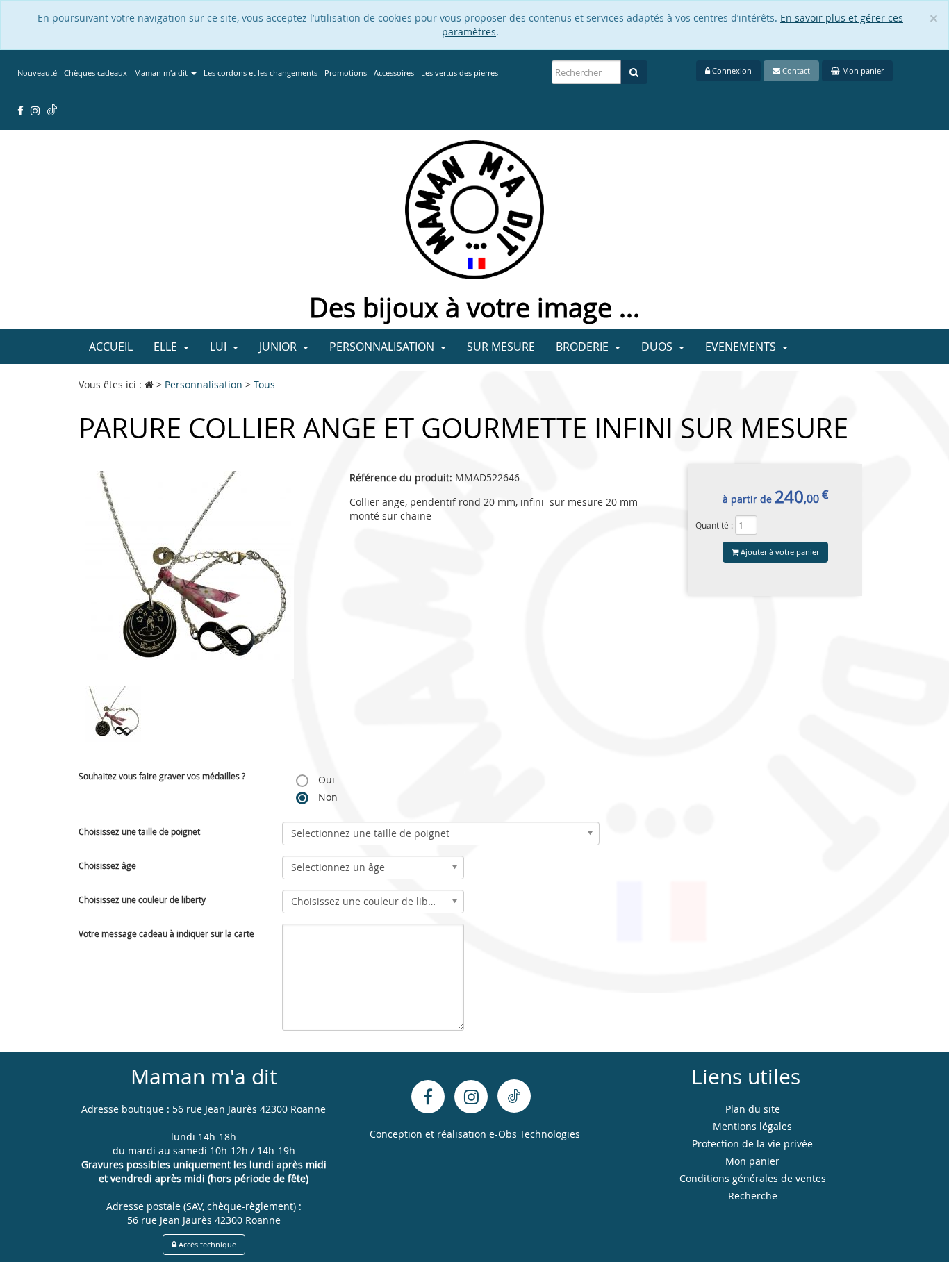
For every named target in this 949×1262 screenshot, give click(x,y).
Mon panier (862, 70)
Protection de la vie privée (752, 1143)
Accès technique (206, 1244)
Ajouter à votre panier (778, 552)
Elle (167, 346)
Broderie (583, 346)
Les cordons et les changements (260, 72)
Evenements (742, 346)
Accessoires (394, 72)
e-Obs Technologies (534, 1133)
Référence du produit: (400, 477)
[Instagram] (471, 1096)
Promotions (345, 72)
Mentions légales (752, 1126)
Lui (219, 346)
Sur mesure (501, 346)
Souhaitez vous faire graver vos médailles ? (162, 775)
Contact (795, 70)
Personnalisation (383, 346)
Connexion (731, 70)
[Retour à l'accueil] (474, 208)
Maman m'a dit (162, 72)
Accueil (111, 346)
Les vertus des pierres (459, 72)
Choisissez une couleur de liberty (142, 899)
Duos (658, 346)
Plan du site (752, 1108)
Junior (279, 346)
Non (326, 797)
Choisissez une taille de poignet (139, 831)
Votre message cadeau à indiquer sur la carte (166, 933)
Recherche (752, 1195)
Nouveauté (37, 72)
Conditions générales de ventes (752, 1178)
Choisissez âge (107, 865)
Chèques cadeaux (95, 72)
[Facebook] (428, 1096)
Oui (325, 779)
